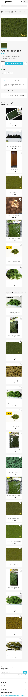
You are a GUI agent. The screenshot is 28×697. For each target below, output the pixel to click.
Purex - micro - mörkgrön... (14, 518)
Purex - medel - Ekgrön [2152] (14, 335)
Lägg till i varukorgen (14, 63)
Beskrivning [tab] (7, 80)
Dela (5, 73)
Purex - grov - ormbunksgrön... (14, 238)
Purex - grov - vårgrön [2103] (14, 610)
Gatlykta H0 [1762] (14, 169)
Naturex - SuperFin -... (14, 123)
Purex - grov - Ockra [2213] (14, 381)
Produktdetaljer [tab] (16, 80)
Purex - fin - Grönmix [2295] (14, 261)
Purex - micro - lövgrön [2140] (14, 541)
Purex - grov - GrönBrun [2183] (14, 656)
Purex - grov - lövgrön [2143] (14, 587)
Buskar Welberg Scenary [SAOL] (14, 146)
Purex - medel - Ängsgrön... (14, 312)
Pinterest (11, 73)
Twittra (8, 73)
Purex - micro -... (14, 192)
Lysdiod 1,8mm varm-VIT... (14, 215)
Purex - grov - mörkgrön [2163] (14, 449)
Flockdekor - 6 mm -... (14, 284)
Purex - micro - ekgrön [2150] (14, 358)
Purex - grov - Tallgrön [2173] (14, 472)
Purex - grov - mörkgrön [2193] (14, 633)
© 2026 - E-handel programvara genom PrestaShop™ (13, 695)
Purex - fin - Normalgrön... (14, 403)
